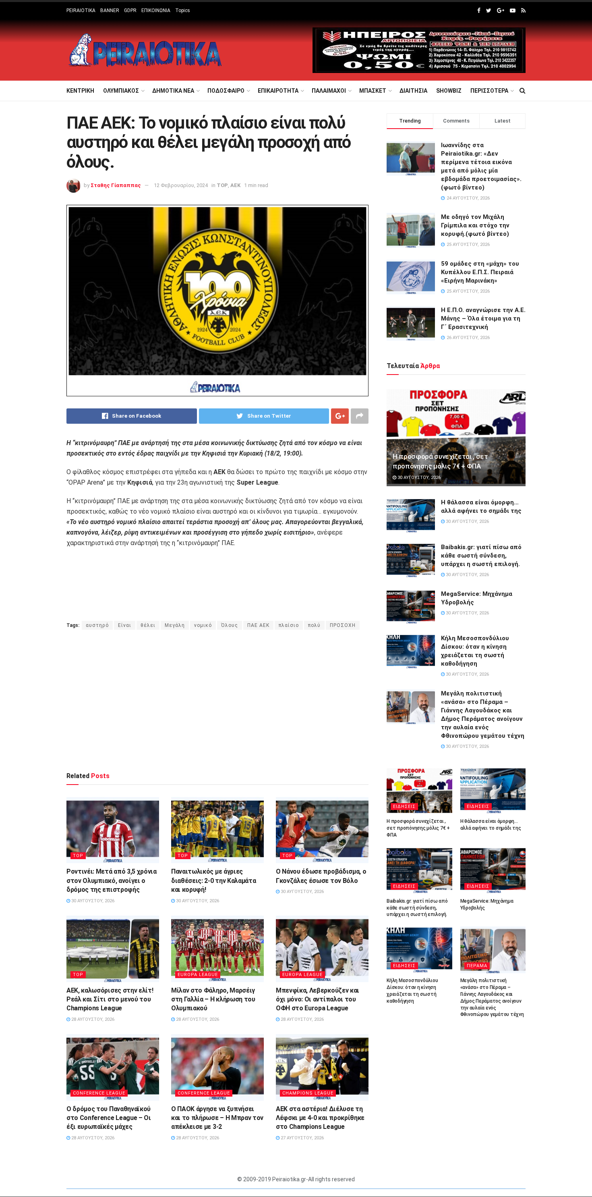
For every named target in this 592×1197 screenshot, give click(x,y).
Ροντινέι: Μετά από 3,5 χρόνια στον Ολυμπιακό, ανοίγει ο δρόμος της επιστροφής (111, 880)
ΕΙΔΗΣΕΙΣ (404, 806)
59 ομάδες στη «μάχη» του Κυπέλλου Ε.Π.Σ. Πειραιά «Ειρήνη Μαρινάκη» (480, 272)
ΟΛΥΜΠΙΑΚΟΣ (121, 90)
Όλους (229, 625)
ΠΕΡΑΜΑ (477, 965)
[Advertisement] (217, 700)
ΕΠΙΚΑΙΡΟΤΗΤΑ (278, 90)
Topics (182, 10)
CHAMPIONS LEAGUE (307, 1093)
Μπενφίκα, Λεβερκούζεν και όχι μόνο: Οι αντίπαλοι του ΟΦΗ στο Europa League (317, 999)
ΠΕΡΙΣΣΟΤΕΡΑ (489, 90)
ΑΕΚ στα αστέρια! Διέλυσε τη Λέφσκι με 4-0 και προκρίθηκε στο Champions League (320, 1118)
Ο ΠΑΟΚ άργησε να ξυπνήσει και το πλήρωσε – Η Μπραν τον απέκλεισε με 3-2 (217, 1118)
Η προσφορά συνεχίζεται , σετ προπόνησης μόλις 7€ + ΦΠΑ (418, 828)
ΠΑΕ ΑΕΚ (258, 625)
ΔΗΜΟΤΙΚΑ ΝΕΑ (173, 90)
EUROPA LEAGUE (198, 974)
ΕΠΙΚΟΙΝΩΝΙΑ (155, 10)
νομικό (203, 625)
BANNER (109, 10)
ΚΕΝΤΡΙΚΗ (80, 90)
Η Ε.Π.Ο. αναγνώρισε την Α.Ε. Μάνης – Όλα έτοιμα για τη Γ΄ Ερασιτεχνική (483, 318)
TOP (222, 185)
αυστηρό (97, 625)
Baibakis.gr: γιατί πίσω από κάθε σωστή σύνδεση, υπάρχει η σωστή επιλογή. (481, 555)
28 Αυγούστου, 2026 (92, 1019)
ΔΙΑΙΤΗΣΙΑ (413, 90)
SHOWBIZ (449, 90)
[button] (217, 506)
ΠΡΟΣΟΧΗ (343, 625)
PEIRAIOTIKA (80, 10)
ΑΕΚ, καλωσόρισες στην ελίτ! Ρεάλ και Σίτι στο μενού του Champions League (109, 999)
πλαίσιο (289, 625)
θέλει (148, 625)
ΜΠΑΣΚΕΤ (372, 90)
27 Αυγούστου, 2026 (301, 1138)
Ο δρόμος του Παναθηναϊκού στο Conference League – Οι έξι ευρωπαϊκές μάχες (108, 1118)
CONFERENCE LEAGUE (99, 1093)
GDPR (130, 10)
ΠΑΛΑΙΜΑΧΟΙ (329, 90)
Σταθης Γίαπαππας (116, 185)
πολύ (314, 625)
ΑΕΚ (235, 185)
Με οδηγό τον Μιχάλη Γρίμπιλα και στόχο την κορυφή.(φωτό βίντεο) (475, 225)
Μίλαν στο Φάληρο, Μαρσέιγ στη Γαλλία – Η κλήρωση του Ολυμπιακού (213, 999)
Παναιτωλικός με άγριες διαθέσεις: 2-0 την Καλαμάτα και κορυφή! (213, 880)
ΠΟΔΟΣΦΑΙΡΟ (225, 90)
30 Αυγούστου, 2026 (92, 900)
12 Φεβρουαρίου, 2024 (181, 185)
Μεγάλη (175, 625)
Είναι (124, 625)
